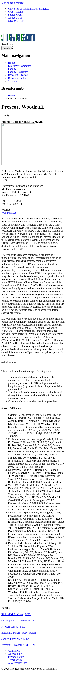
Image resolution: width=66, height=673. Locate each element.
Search (5, 44)
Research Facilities (18, 78)
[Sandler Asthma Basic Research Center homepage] (18, 41)
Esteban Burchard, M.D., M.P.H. (19, 632)
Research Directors (18, 74)
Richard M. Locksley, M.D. (16, 614)
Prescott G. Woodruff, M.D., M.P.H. (20, 644)
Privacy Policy (16, 656)
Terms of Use (15, 659)
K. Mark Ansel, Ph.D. (13, 626)
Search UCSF (15, 14)
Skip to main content (12, 2)
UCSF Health (15, 11)
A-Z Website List (17, 662)
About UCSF (15, 17)
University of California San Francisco (28, 8)
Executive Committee (19, 65)
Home (11, 62)
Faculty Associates (18, 71)
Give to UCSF (16, 20)
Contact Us (14, 650)
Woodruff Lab (9, 212)
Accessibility (15, 653)
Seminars (13, 81)
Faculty (12, 68)
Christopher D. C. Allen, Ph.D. (18, 620)
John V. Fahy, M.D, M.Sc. (15, 638)
